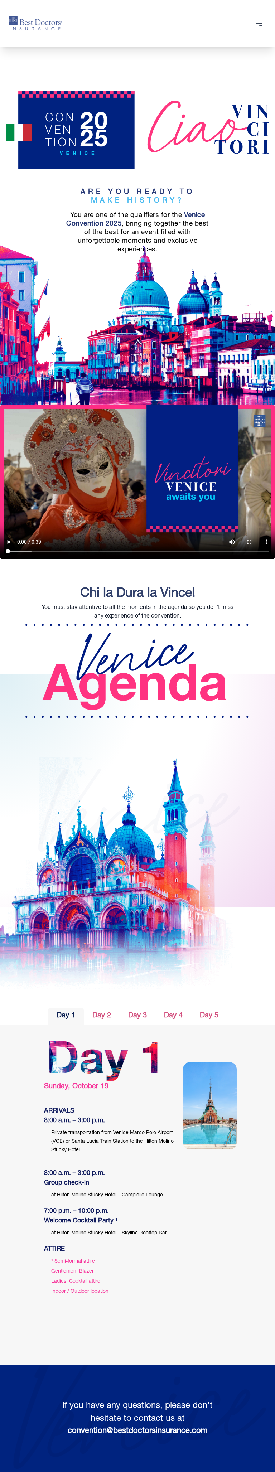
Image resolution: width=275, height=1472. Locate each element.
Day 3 (137, 1016)
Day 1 (66, 1016)
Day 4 (173, 1016)
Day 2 (101, 1016)
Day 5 (209, 1016)
